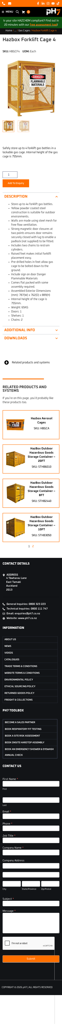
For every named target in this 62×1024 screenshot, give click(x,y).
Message (9, 911)
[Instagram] (48, 3)
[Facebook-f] (38, 3)
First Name (10, 779)
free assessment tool (43, 24)
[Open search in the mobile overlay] (17, 11)
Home (9, 30)
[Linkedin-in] (43, 3)
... (15, 30)
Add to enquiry (16, 183)
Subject (8, 899)
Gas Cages (24, 30)
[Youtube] (53, 3)
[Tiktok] (58, 3)
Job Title (9, 835)
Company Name (13, 848)
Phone (7, 823)
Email (7, 811)
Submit (31, 959)
